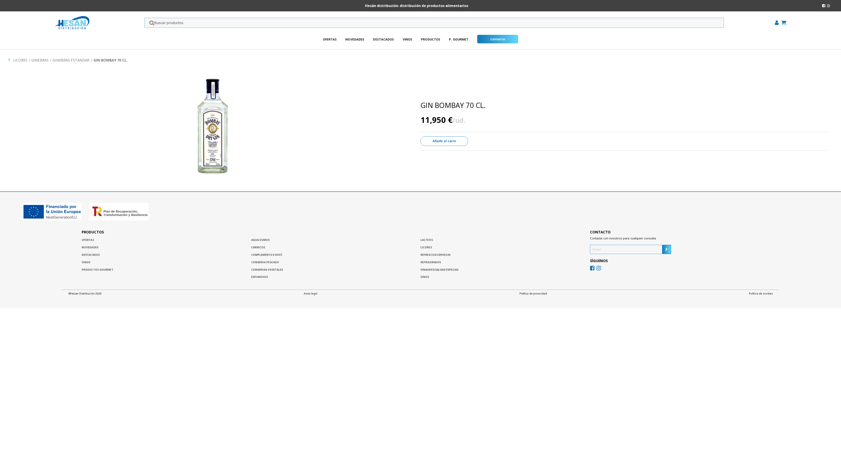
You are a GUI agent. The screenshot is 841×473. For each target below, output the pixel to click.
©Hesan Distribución (84, 293)
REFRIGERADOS (430, 262)
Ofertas (330, 39)
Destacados (383, 39)
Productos (430, 39)
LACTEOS (426, 240)
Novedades (354, 39)
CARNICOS (258, 247)
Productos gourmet (97, 270)
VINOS (424, 277)
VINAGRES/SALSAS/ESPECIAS (439, 270)
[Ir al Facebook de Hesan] (823, 5)
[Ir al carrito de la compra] (782, 23)
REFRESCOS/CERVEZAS (435, 255)
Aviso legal (310, 293)
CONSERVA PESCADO (265, 262)
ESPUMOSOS (259, 277)
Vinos (407, 39)
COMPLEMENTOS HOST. (267, 255)
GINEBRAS (40, 60)
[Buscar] (150, 22)
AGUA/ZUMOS (260, 240)
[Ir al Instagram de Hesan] (828, 5)
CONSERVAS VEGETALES (267, 270)
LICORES (20, 60)
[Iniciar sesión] (775, 23)
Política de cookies (761, 293)
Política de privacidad (533, 293)
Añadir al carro (444, 141)
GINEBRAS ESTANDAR (71, 60)
